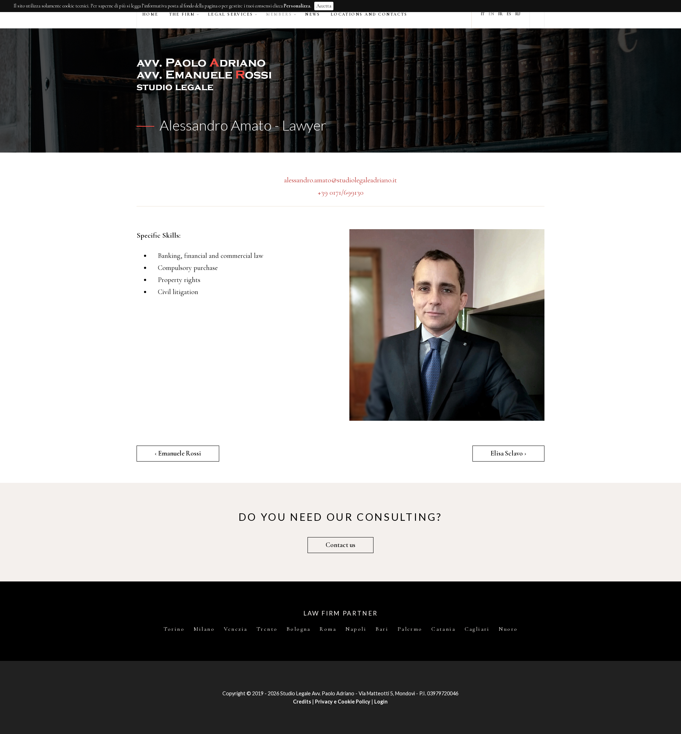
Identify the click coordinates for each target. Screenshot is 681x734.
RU (517, 14)
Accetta (323, 6)
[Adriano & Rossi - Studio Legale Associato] (340, 74)
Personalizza (297, 6)
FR (500, 14)
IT (483, 14)
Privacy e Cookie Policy (342, 702)
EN (491, 14)
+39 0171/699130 (341, 192)
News (312, 14)
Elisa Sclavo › (508, 453)
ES (509, 14)
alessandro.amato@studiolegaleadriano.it (340, 180)
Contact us (340, 545)
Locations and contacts (369, 14)
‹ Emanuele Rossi (178, 453)
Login (381, 702)
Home (150, 14)
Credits (302, 702)
